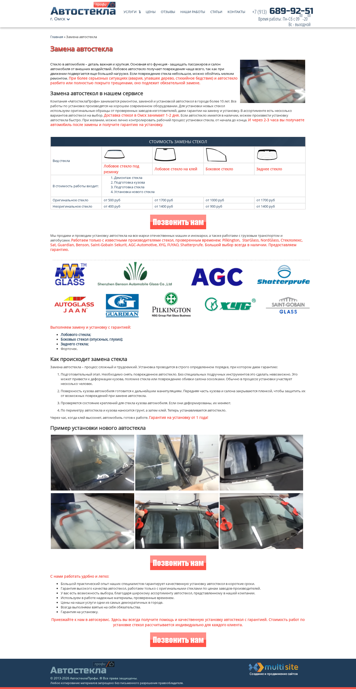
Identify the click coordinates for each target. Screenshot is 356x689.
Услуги (130, 10)
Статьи (216, 10)
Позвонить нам (178, 223)
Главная (56, 36)
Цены (151, 10)
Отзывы (168, 10)
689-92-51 (282, 18)
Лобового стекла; (76, 334)
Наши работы (192, 10)
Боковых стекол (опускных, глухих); (92, 339)
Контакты (236, 10)
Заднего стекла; (75, 343)
